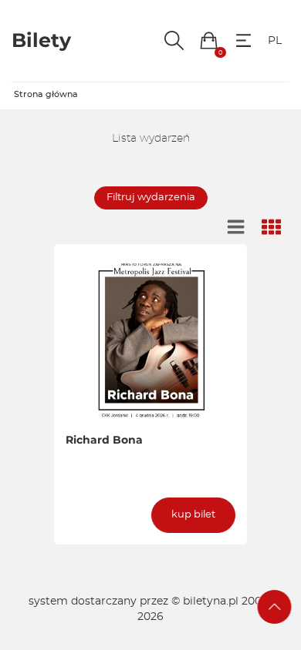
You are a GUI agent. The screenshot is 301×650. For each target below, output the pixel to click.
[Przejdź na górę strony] (275, 607)
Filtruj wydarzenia (151, 198)
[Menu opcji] (243, 40)
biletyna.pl (210, 601)
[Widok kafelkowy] (271, 228)
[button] (208, 40)
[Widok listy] (236, 228)
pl (275, 40)
